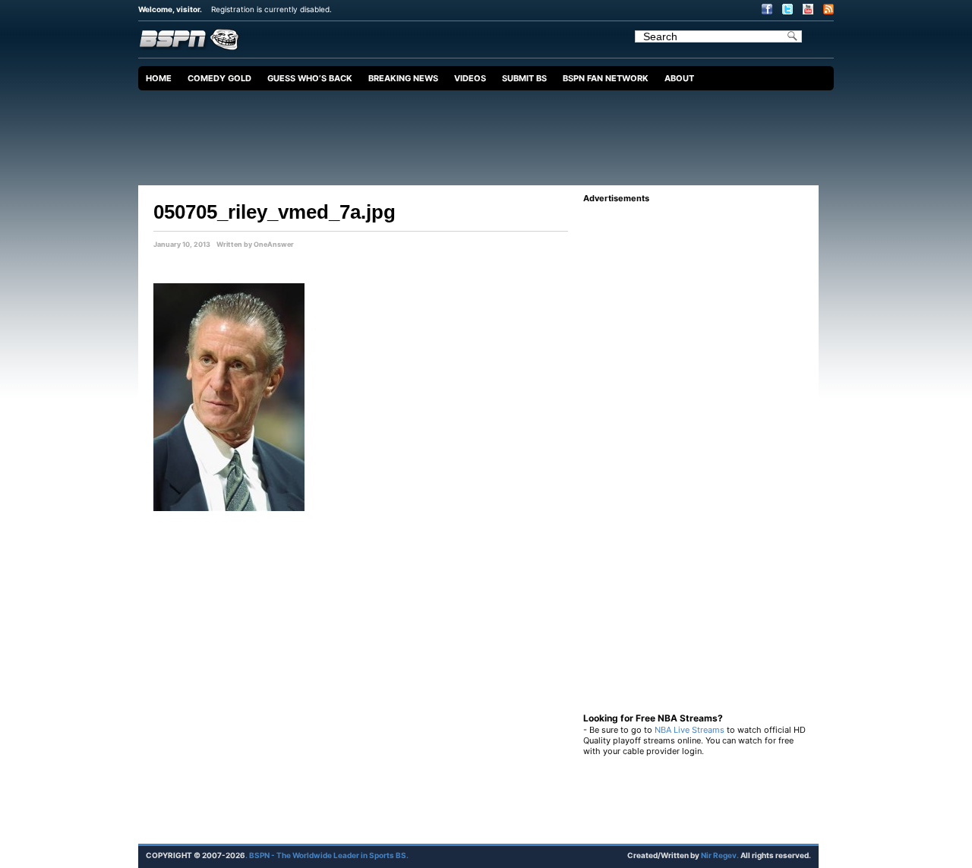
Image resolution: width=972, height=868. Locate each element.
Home (159, 78)
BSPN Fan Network (606, 78)
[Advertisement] (489, 132)
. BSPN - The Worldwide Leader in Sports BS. (327, 855)
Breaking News (403, 78)
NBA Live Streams (689, 729)
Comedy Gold (219, 78)
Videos (470, 78)
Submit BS (524, 78)
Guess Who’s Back (309, 78)
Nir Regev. (720, 855)
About (679, 78)
